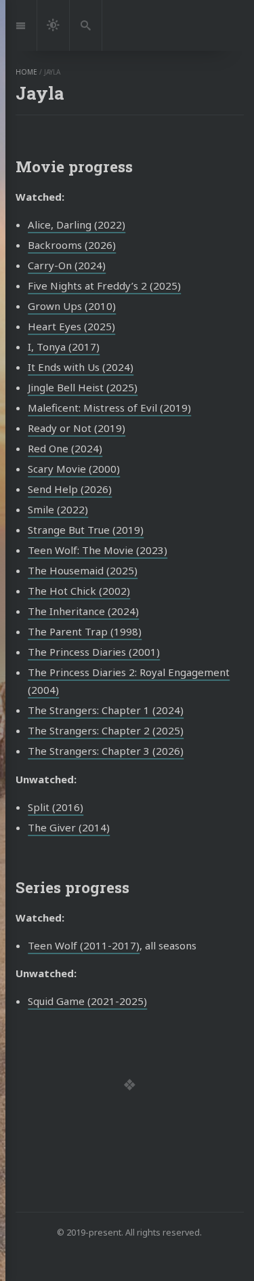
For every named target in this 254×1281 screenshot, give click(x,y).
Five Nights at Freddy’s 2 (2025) (104, 285)
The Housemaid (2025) (82, 570)
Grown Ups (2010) (72, 306)
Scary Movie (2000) (74, 468)
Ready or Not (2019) (76, 428)
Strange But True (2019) (86, 529)
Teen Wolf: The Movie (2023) (97, 550)
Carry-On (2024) (67, 265)
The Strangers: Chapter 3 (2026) (106, 750)
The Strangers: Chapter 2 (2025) (106, 730)
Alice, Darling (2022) (76, 224)
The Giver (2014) (69, 827)
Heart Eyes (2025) (71, 326)
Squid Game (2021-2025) (87, 1001)
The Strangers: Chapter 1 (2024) (106, 710)
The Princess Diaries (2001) (94, 651)
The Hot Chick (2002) (79, 590)
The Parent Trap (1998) (85, 631)
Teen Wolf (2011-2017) (84, 945)
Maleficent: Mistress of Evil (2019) (109, 407)
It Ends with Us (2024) (80, 367)
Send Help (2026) (70, 489)
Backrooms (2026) (72, 245)
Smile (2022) (58, 509)
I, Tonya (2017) (64, 346)
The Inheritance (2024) (83, 611)
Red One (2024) (65, 448)
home (26, 72)
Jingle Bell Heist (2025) (82, 387)
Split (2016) (55, 807)
